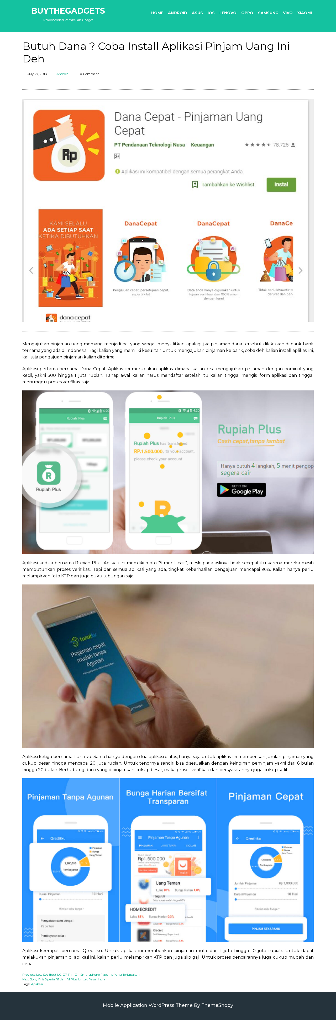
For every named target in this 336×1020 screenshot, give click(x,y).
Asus (197, 12)
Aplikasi (37, 984)
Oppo (247, 12)
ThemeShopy (217, 1005)
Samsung (268, 12)
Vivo (288, 12)
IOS (211, 12)
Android (177, 12)
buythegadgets (68, 11)
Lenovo (228, 12)
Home (157, 12)
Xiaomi (304, 12)
